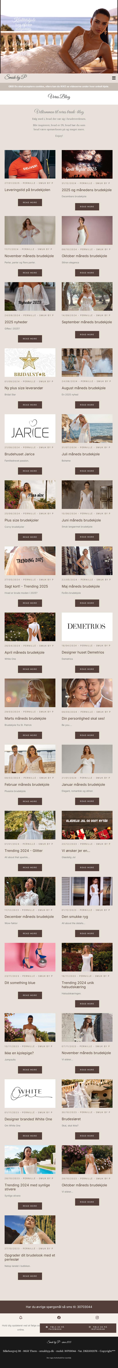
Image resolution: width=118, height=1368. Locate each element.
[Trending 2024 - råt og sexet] (30, 1159)
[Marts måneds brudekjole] (30, 693)
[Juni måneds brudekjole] (87, 494)
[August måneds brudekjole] (87, 362)
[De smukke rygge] (87, 891)
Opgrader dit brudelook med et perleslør (30, 1257)
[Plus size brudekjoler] (30, 494)
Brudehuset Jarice (20, 454)
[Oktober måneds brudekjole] (87, 230)
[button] (84, 78)
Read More (30, 202)
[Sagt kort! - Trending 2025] (30, 560)
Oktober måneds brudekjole (84, 256)
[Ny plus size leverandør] (30, 362)
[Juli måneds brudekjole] (87, 428)
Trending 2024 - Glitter (24, 851)
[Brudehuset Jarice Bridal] (30, 428)
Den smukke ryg (75, 917)
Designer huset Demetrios (83, 652)
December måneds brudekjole (29, 917)
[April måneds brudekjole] (30, 627)
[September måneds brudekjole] (87, 296)
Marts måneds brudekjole (25, 718)
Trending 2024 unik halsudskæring (78, 985)
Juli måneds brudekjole (81, 454)
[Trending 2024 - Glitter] (30, 825)
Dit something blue (20, 983)
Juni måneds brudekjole (81, 520)
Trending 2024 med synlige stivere (27, 1187)
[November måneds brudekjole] (30, 230)
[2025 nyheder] (30, 296)
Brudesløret (71, 1119)
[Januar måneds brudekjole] (87, 759)
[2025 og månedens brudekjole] (87, 164)
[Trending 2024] (87, 957)
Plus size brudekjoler (22, 520)
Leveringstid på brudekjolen (27, 190)
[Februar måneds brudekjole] (30, 759)
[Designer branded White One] (30, 1093)
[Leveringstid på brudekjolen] (30, 164)
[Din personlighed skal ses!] (87, 693)
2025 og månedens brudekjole (87, 190)
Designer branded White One (28, 1119)
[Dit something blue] (30, 957)
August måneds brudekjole (84, 388)
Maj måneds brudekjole (81, 586)
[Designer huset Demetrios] (87, 627)
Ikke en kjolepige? (19, 1053)
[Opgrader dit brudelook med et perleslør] (30, 1229)
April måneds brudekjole (24, 653)
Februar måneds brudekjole (27, 785)
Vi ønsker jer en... (76, 851)
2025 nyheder (16, 322)
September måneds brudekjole (87, 322)
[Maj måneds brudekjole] (87, 560)
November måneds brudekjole (29, 256)
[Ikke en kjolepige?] (30, 1027)
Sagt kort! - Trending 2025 (26, 586)
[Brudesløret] (87, 1093)
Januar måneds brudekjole (83, 785)
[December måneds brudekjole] (30, 891)
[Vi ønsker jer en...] (87, 825)
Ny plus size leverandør (24, 388)
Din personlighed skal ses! (83, 718)
